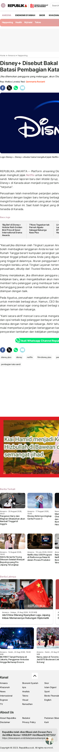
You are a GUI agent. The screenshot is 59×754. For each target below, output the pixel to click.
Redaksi (26, 718)
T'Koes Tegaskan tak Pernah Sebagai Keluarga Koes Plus (39, 228)
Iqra (24, 687)
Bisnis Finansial (51, 695)
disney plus (6, 357)
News (3, 691)
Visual (25, 700)
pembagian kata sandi (11, 364)
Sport (47, 691)
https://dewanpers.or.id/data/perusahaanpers (24, 738)
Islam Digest (50, 687)
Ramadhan (27, 704)
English (47, 700)
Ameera (11, 55)
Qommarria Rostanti (35, 81)
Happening (7, 22)
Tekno (38, 22)
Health (18, 22)
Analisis (26, 691)
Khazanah (5, 687)
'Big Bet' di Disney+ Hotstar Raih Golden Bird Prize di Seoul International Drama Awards (12, 229)
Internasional (6, 695)
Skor (46, 683)
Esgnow (4, 700)
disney (19, 357)
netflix (30, 357)
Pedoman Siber (51, 718)
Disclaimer (5, 722)
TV (1, 704)
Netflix (30, 175)
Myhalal (28, 22)
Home (2, 55)
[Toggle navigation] (3, 5)
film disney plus (44, 357)
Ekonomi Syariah (25, 15)
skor (42, 15)
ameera (6, 15)
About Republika (8, 718)
